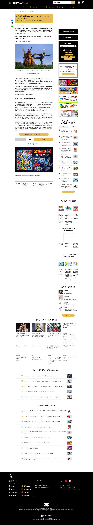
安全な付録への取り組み (76, 489)
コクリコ (67, 277)
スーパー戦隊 (71, 7)
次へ (43, 139)
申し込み (68, 74)
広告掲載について (63, 487)
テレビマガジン (69, 58)
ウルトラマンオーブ (30, 175)
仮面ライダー (61, 7)
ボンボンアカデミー (39, 480)
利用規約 (68, 485)
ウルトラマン (51, 7)
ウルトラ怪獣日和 (31, 11)
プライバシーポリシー (72, 487)
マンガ (27, 7)
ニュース (20, 7)
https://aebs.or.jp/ (46, 511)
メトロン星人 (24, 175)
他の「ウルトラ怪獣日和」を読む (23, 41)
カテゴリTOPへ (34, 184)
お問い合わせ (62, 485)
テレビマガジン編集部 (19, 25)
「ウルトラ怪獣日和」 (20, 94)
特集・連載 (35, 7)
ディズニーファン (38, 483)
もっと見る (68, 191)
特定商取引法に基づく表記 (65, 489)
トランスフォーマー (69, 54)
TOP (15, 11)
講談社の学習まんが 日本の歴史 (41, 485)
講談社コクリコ (76, 278)
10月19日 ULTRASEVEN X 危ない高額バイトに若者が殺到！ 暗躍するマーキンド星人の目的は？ (43, 184)
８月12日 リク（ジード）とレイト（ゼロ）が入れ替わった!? (25, 184)
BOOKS (43, 7)
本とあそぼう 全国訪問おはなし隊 (41, 487)
